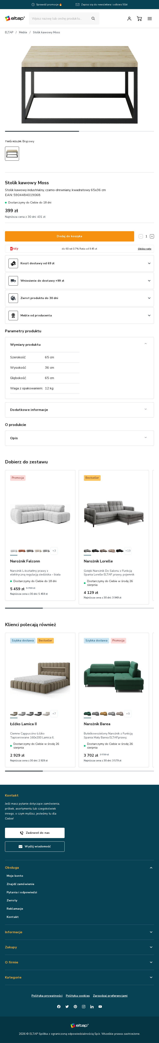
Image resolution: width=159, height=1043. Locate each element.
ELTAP (9, 32)
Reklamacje (15, 909)
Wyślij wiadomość (38, 846)
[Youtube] (100, 1006)
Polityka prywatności (47, 996)
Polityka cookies (78, 996)
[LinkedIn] (92, 1006)
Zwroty (12, 900)
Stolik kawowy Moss (46, 32)
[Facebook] (58, 1006)
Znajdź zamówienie (20, 884)
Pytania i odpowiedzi (22, 892)
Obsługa (12, 867)
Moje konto (15, 876)
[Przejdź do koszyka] (139, 18)
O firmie (11, 962)
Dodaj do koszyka (69, 236)
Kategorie (13, 977)
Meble (23, 32)
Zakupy (11, 947)
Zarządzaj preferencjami (110, 996)
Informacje (13, 932)
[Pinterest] (75, 1006)
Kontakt (13, 917)
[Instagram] (83, 1006)
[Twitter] (67, 1006)
